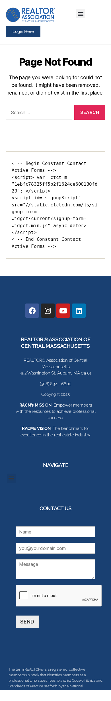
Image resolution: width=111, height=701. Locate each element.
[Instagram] (48, 311)
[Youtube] (63, 311)
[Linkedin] (79, 311)
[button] (80, 13)
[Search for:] (37, 113)
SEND (27, 622)
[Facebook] (32, 311)
